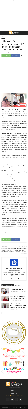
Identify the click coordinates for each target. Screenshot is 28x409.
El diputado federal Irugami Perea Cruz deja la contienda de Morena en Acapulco (18, 298)
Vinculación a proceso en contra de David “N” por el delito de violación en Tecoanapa (20, 251)
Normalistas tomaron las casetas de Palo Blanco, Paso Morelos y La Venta (7, 250)
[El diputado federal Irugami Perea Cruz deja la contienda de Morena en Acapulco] (5, 298)
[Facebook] (9, 278)
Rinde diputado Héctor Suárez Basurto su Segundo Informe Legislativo (18, 291)
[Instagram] (12, 278)
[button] (2, 33)
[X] (15, 278)
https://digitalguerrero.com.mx (14, 270)
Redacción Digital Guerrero (8, 52)
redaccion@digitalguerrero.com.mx (14, 395)
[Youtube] (18, 278)
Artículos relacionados (7, 285)
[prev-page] (2, 313)
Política (2, 36)
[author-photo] (14, 266)
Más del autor (18, 285)
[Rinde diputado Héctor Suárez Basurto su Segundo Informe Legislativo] (5, 291)
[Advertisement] (14, 16)
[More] (21, 55)
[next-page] (5, 313)
